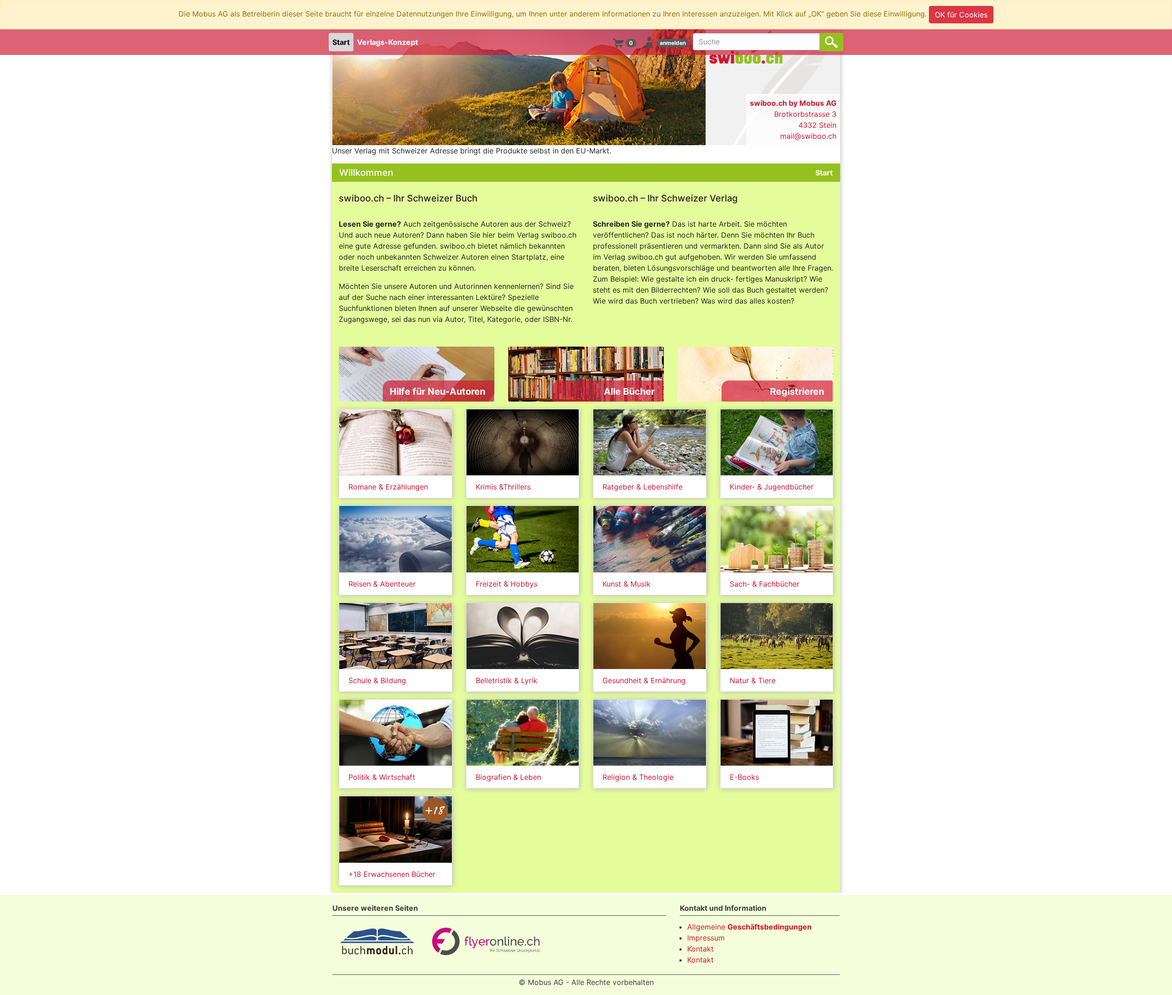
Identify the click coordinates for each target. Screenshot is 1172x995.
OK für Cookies (961, 14)
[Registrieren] (755, 373)
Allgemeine (749, 926)
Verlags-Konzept (387, 42)
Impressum (706, 937)
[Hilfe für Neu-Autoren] (416, 373)
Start (341, 42)
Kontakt (700, 948)
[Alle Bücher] (586, 373)
